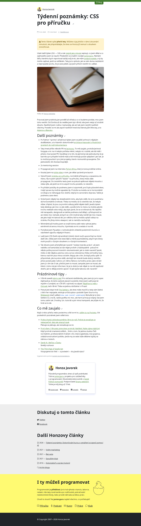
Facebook (43, 424)
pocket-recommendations (61, 356)
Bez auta (49, 454)
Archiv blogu (44, 467)
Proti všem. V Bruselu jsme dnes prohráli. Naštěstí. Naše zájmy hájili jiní (70, 328)
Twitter (42, 420)
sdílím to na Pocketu (87, 312)
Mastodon (65, 390)
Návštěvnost (64, 32)
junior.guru (88, 56)
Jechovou (70, 148)
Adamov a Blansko (44, 130)
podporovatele (90, 58)
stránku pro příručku (60, 176)
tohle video (58, 172)
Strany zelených (82, 381)
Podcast (57, 505)
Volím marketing (53, 450)
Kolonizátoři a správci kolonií (58, 463)
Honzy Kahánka (49, 114)
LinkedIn (75, 390)
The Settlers (64, 290)
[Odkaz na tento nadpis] (65, 136)
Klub (90, 505)
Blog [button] (100, 2)
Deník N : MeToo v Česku (51, 342)
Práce (80, 505)
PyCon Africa (71, 169)
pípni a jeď (57, 278)
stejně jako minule (73, 53)
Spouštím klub (52, 458)
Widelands (45, 295)
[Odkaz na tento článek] (73, 24)
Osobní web (54, 390)
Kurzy (69, 505)
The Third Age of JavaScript (52, 349)
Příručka (44, 505)
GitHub (84, 390)
